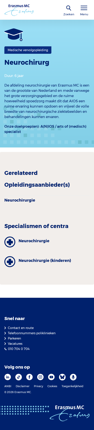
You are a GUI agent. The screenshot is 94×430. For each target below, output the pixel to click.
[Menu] (84, 8)
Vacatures (15, 344)
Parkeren (14, 338)
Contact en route (21, 328)
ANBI (7, 386)
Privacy (38, 386)
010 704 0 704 (19, 349)
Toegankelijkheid (72, 386)
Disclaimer (23, 386)
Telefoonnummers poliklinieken (32, 333)
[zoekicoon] (68, 8)
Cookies (52, 386)
